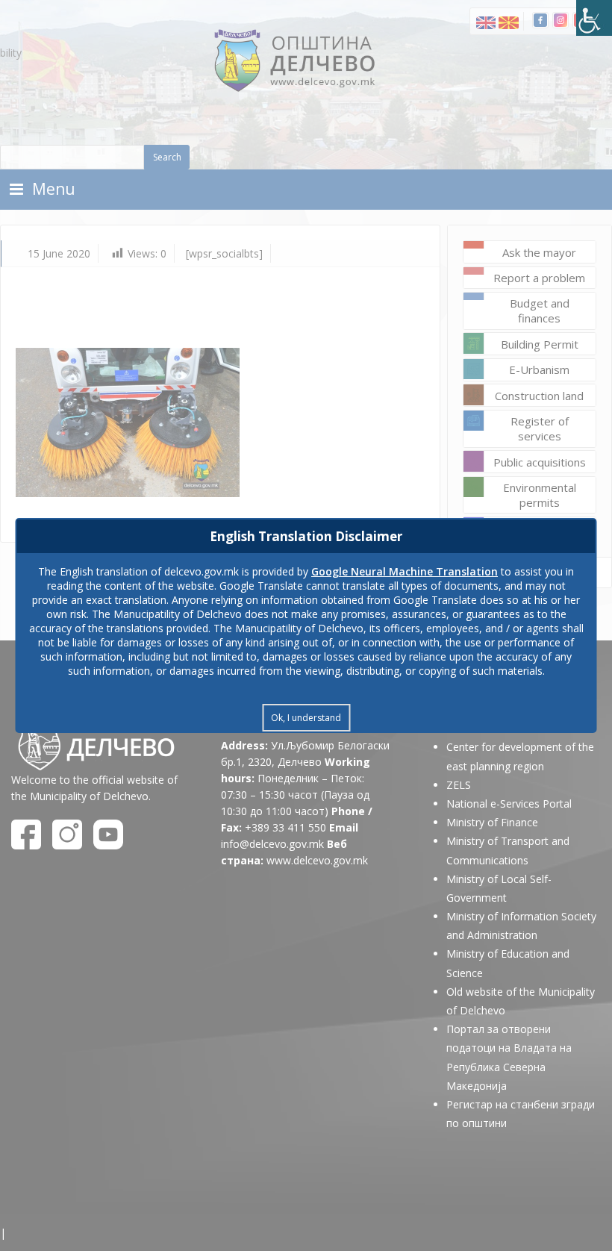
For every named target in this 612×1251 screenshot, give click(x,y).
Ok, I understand (306, 717)
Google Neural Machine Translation (404, 571)
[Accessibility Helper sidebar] (594, 18)
